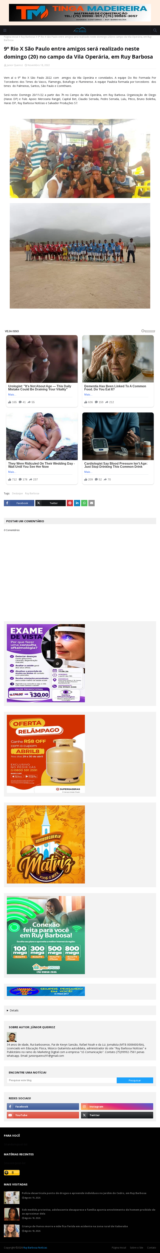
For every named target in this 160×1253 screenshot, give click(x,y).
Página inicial (11, 36)
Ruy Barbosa (28, 36)
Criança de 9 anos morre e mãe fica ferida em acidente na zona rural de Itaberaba (75, 1226)
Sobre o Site (136, 1247)
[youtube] (43, 1115)
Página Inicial (119, 1247)
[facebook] (43, 1106)
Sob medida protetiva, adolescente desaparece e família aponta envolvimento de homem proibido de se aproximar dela (88, 1211)
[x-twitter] (117, 1115)
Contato (151, 1247)
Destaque (17, 493)
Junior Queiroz (15, 65)
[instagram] (117, 1106)
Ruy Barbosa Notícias (35, 1247)
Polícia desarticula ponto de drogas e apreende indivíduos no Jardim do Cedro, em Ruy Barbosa (84, 1193)
